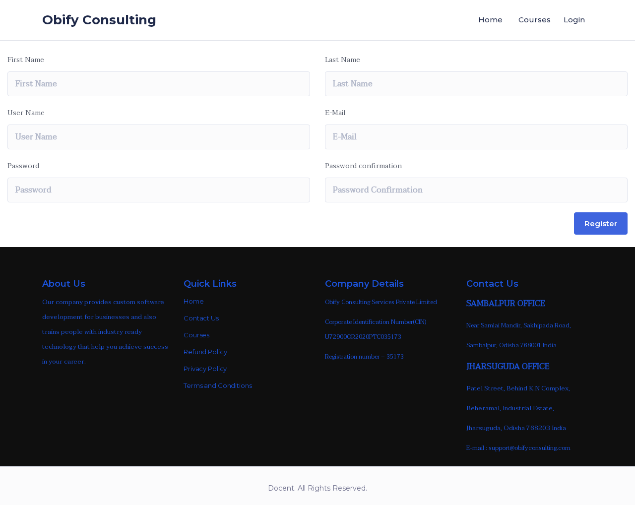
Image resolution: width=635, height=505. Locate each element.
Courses (534, 19)
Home (490, 19)
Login (574, 19)
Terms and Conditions (218, 385)
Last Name (342, 59)
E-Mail (335, 113)
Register (600, 223)
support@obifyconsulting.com (530, 448)
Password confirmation (363, 166)
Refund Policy (205, 352)
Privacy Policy (205, 369)
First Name (25, 59)
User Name (26, 113)
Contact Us (201, 318)
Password (23, 166)
